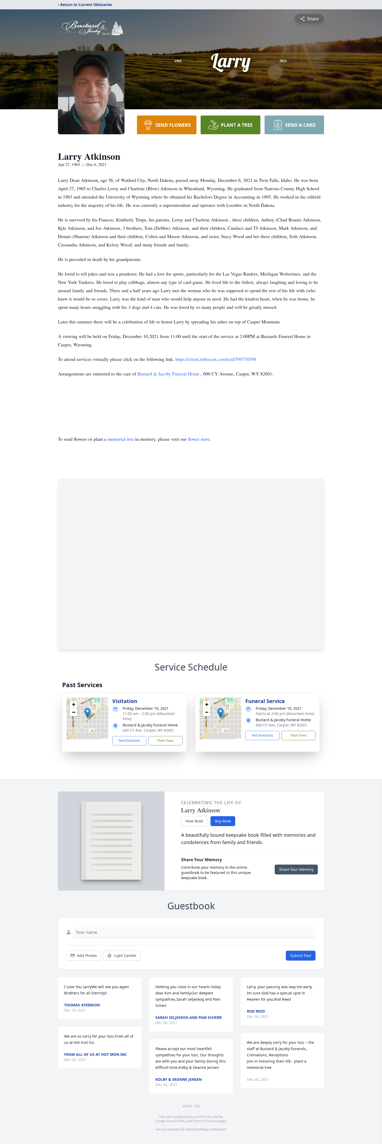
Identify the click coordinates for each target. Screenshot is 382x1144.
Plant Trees (165, 740)
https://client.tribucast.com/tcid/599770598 (215, 359)
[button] (87, 713)
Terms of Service (205, 1121)
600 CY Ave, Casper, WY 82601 (148, 730)
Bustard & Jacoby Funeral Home (169, 373)
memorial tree (121, 439)
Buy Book (223, 821)
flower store (199, 439)
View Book (194, 821)
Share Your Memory (296, 869)
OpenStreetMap (196, 1129)
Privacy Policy (176, 1121)
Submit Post (300, 955)
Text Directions (129, 740)
